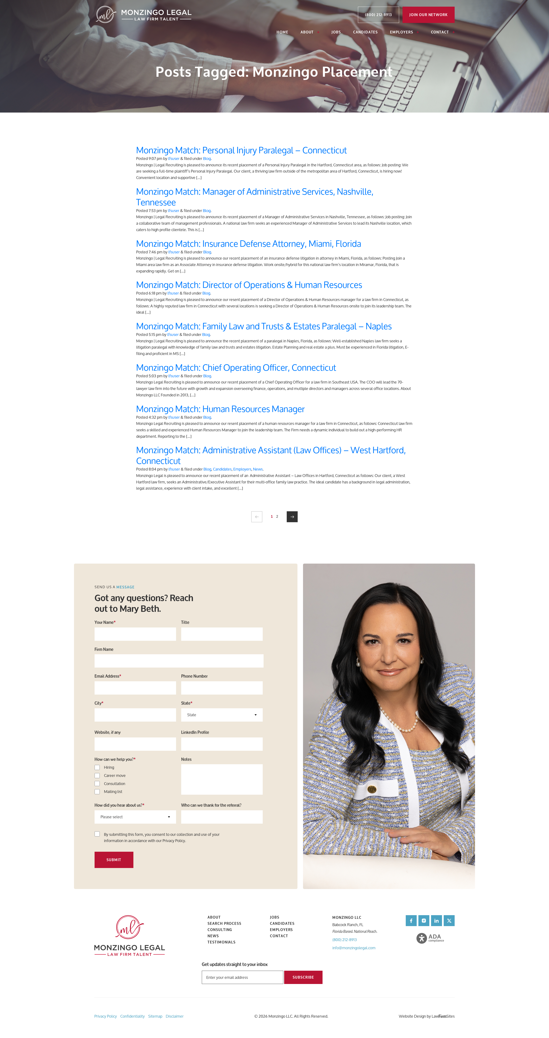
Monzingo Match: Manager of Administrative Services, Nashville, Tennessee (255, 196)
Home (282, 32)
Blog (207, 158)
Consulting (220, 929)
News (258, 469)
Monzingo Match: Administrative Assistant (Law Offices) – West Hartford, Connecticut (271, 455)
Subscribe (303, 977)
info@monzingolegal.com (354, 948)
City (99, 703)
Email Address (108, 676)
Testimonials (222, 942)
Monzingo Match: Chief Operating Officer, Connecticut (236, 367)
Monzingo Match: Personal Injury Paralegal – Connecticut (241, 150)
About (307, 32)
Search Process (224, 923)
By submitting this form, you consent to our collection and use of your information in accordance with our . (162, 837)
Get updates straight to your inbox (235, 964)
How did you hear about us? (119, 805)
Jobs (336, 32)
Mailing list (113, 791)
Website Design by (415, 1016)
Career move (115, 775)
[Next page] (292, 516)
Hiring (109, 767)
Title (185, 622)
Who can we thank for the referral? (211, 805)
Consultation (114, 784)
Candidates (365, 32)
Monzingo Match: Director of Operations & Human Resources (249, 284)
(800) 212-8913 (344, 940)
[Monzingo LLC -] (144, 14)
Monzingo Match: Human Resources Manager (220, 409)
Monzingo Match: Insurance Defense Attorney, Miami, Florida (248, 243)
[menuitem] (282, 33)
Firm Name (104, 649)
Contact (440, 32)
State (186, 703)
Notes (186, 759)
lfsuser (173, 158)
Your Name (105, 622)
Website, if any (108, 732)
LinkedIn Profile (195, 732)
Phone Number (194, 676)
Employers (401, 32)
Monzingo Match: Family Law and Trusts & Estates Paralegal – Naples (264, 326)
